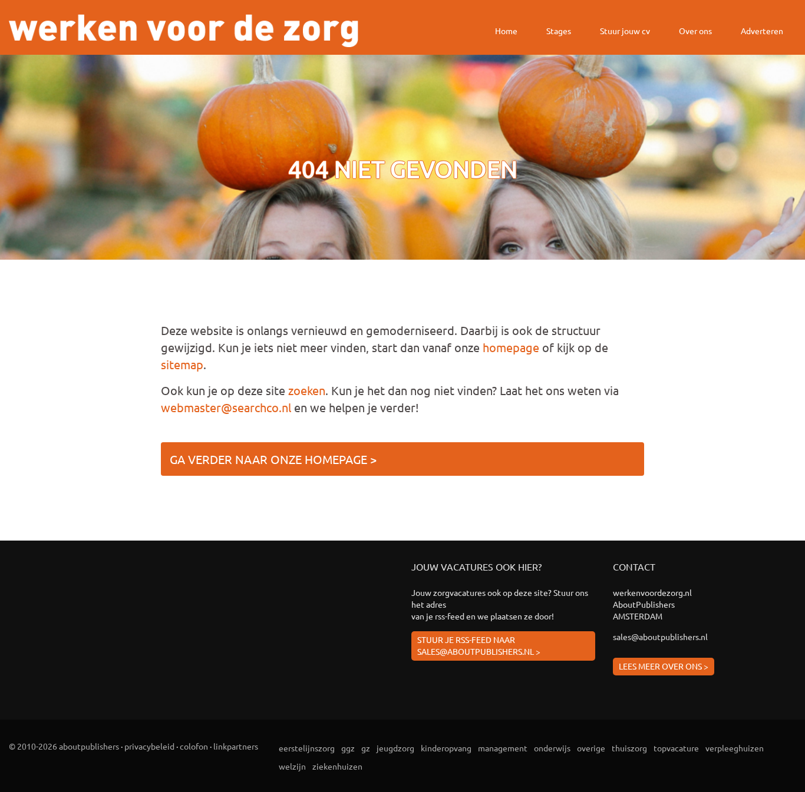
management (502, 748)
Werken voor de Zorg (183, 30)
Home (506, 30)
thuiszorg (629, 748)
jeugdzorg (395, 748)
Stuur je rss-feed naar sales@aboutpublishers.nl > (478, 645)
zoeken (306, 390)
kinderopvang (446, 748)
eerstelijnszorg (307, 748)
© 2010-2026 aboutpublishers (64, 746)
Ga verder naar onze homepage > (273, 459)
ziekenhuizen (337, 766)
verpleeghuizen (734, 748)
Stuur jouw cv (625, 30)
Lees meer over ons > (663, 666)
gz (365, 748)
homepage (511, 347)
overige (591, 748)
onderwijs (552, 748)
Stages (558, 30)
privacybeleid (149, 746)
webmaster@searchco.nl (226, 407)
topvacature (676, 748)
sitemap (182, 364)
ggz (348, 748)
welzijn (292, 766)
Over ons (695, 30)
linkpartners (235, 746)
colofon (194, 746)
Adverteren (762, 30)
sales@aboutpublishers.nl (660, 636)
